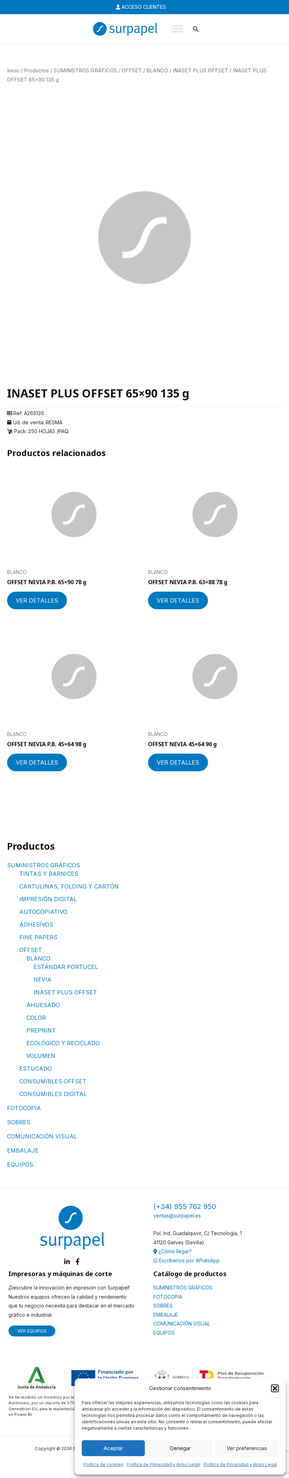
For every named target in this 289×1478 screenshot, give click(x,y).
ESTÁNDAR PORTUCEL (65, 966)
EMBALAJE (22, 1150)
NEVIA (42, 979)
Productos (36, 70)
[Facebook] (77, 1261)
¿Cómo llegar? (174, 1251)
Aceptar (113, 1448)
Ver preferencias (247, 1448)
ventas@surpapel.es (177, 1216)
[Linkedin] (67, 1261)
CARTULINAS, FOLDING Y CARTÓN (69, 886)
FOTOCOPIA (24, 1108)
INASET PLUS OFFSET (65, 992)
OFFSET (30, 949)
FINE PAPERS (38, 937)
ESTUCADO (35, 1068)
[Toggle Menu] (176, 28)
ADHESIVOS (36, 924)
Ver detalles (37, 600)
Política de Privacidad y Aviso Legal (163, 1464)
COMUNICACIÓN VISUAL (42, 1136)
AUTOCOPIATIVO (43, 911)
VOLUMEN (40, 1055)
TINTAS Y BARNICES (48, 873)
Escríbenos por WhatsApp (189, 1260)
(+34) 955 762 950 (184, 1206)
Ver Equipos (32, 1331)
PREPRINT (41, 1030)
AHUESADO (43, 1005)
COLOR (36, 1017)
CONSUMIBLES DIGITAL (53, 1093)
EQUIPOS (20, 1164)
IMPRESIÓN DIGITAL (48, 899)
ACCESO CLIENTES (143, 7)
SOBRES (18, 1122)
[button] (274, 1388)
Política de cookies (103, 1464)
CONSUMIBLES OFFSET (52, 1081)
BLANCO (38, 958)
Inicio (13, 70)
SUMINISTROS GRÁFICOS (43, 865)
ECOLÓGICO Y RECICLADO (63, 1043)
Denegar (180, 1448)
